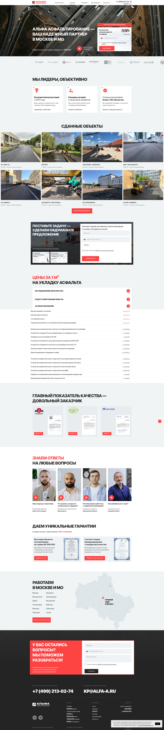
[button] (87, 48)
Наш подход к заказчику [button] (42, 504)
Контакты (106, 2)
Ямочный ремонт (72, 709)
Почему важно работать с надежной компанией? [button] (93, 505)
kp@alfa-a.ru (128, 4)
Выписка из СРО (127, 711)
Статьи (94, 711)
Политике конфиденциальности (145, 725)
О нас (94, 706)
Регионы (94, 714)
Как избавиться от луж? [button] (118, 504)
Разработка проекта (73, 721)
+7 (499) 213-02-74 (124, 2)
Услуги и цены (59, 2)
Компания (84, 2)
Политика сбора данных (75, 727)
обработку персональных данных (114, 43)
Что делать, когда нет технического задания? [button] (68, 505)
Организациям (95, 2)
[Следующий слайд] (159, 421)
